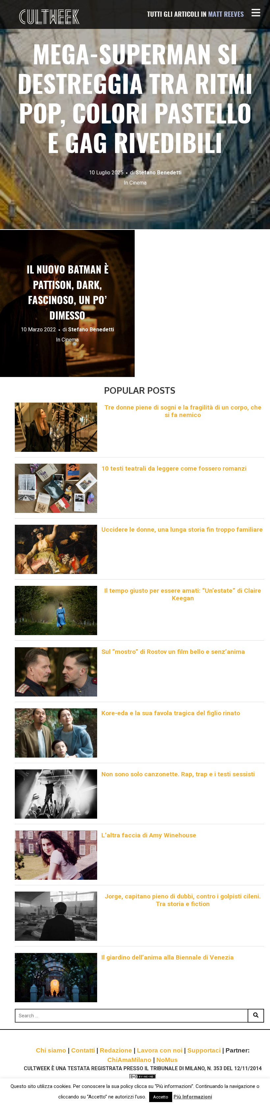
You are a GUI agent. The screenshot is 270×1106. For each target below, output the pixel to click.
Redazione (116, 1050)
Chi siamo (51, 1050)
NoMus (167, 1059)
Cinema (138, 183)
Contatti (83, 1050)
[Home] (50, 17)
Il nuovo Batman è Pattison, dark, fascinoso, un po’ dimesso (67, 293)
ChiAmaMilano (129, 1059)
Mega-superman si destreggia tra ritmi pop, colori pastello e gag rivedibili (135, 101)
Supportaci (204, 1050)
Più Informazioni (193, 1097)
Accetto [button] (160, 1097)
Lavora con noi (159, 1050)
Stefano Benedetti (158, 172)
